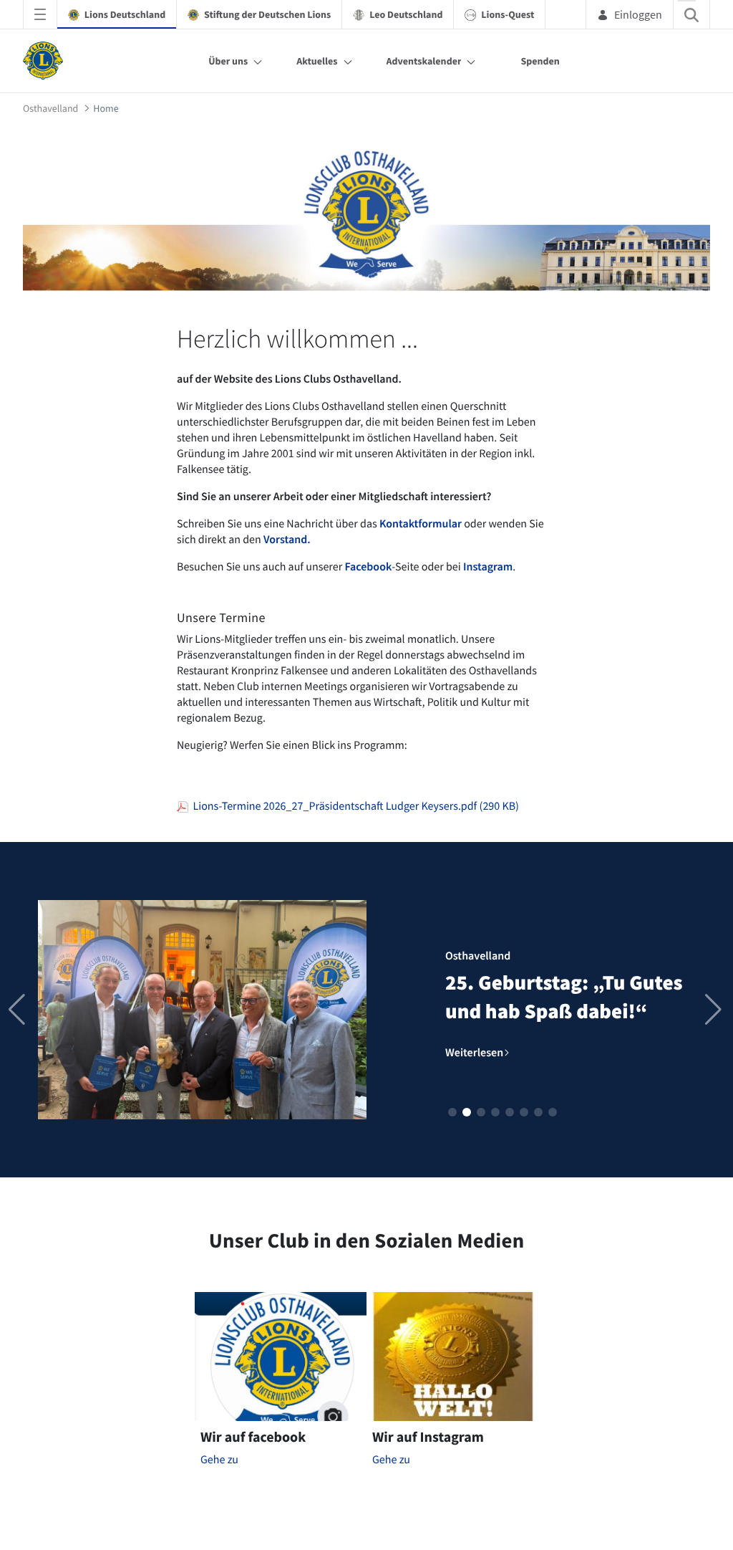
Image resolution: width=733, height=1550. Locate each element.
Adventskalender (424, 60)
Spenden (539, 60)
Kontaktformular (420, 524)
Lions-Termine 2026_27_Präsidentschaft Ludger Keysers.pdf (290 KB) (353, 806)
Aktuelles (316, 60)
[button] (452, 1112)
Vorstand (285, 539)
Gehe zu (219, 1460)
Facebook (368, 567)
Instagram (488, 567)
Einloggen (638, 14)
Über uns (228, 60)
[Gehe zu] (46, 61)
